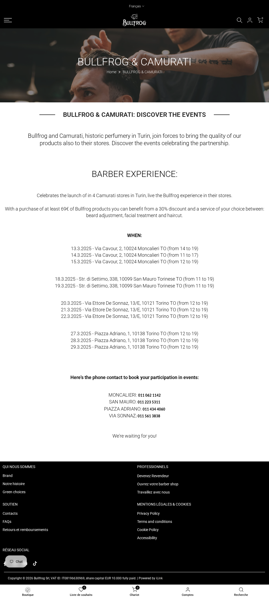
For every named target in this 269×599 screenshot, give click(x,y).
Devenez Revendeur (153, 476)
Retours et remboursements (25, 530)
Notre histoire (14, 484)
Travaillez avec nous (153, 492)
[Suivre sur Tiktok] (35, 563)
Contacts (10, 513)
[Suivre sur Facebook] (5, 563)
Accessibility (147, 538)
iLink (159, 578)
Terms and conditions (154, 521)
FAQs (7, 521)
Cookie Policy (148, 530)
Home (111, 72)
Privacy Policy (148, 513)
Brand (8, 476)
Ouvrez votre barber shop (157, 484)
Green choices (14, 492)
